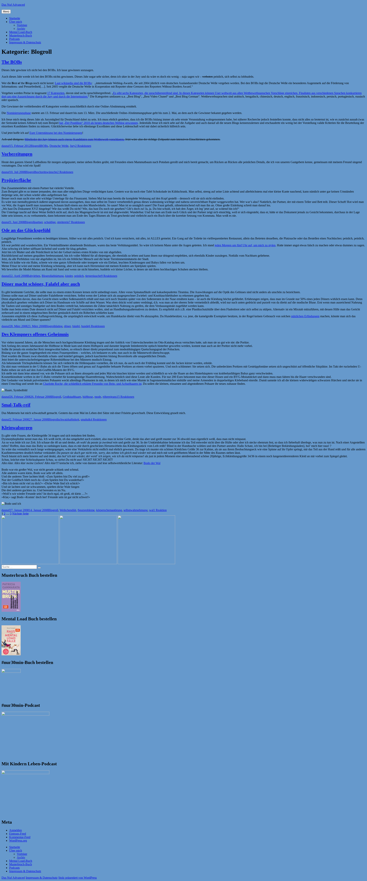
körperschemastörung (109, 510)
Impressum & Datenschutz (25, 42)
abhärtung (58, 275)
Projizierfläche (16, 180)
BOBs (44, 145)
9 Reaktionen (109, 275)
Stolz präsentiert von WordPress (77, 877)
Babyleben (33, 275)
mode (97, 396)
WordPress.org (18, 840)
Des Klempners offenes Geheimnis (35, 334)
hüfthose (88, 396)
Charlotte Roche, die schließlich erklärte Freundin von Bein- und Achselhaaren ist (92, 383)
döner (67, 326)
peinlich (79, 275)
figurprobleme (86, 510)
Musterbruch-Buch (20, 35)
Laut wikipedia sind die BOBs (73, 83)
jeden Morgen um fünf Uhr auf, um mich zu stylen (245, 245)
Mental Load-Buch (20, 32)
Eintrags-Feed (17, 833)
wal (151, 510)
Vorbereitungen (17, 153)
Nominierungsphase (19, 113)
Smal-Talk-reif (16, 404)
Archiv (21, 28)
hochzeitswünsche (46, 172)
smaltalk (86, 419)
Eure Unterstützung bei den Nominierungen (55, 132)
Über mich (15, 21)
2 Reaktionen (83, 145)
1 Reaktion (160, 510)
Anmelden (15, 830)
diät (74, 510)
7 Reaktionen (77, 222)
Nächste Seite (20, 513)
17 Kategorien (55, 93)
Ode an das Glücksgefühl (26, 230)
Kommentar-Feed (19, 837)
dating (59, 326)
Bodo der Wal (152, 463)
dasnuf (6, 145)
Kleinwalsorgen (17, 427)
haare (78, 396)
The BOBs (12, 61)
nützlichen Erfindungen (305, 316)
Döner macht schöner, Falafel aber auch (41, 283)
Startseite (14, 18)
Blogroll (35, 145)
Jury (72, 145)
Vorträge (22, 25)
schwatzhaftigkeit (68, 419)
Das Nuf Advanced (13, 4)
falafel (76, 326)
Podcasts (14, 39)
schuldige (50, 222)
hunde (85, 326)
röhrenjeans (110, 396)
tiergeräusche (93, 275)
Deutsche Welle (59, 145)
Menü (6, 11)
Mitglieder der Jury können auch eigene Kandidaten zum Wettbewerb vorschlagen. (74, 139)
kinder (69, 275)
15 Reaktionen (125, 396)
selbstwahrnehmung (135, 510)
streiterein (63, 222)
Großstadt (69, 396)
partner (38, 222)
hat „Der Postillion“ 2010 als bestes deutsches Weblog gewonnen (98, 122)
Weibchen (66, 510)
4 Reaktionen (99, 419)
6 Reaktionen (97, 326)
